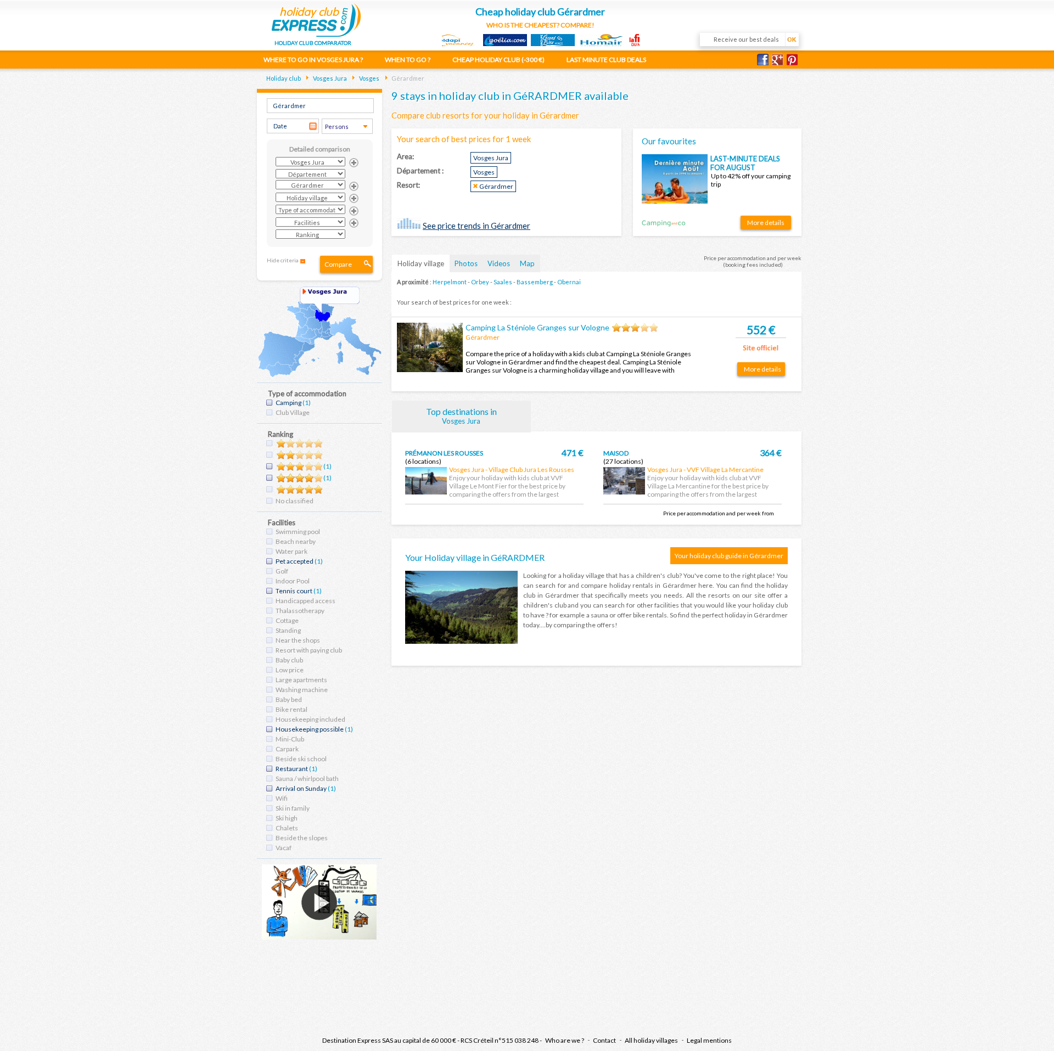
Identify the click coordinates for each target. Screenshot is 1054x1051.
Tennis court (294, 591)
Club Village (293, 412)
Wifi (282, 798)
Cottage (287, 620)
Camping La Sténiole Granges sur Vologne (537, 327)
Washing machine (302, 689)
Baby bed (289, 699)
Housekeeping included (310, 719)
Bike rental (291, 709)
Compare (338, 264)
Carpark (287, 749)
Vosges (368, 78)
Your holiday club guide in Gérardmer (729, 556)
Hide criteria (283, 260)
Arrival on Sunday (301, 788)
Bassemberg (535, 281)
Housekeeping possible (310, 729)
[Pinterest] (794, 59)
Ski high (287, 818)
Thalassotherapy (300, 610)
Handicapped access (305, 601)
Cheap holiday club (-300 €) (498, 59)
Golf (282, 571)
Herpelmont (450, 281)
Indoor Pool (293, 581)
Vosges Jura (329, 78)
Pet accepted (294, 561)
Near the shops (298, 640)
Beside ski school (301, 759)
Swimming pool (298, 531)
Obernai (569, 281)
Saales (503, 281)
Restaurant (292, 769)
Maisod (616, 453)
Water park (291, 551)
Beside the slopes (302, 838)
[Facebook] (764, 59)
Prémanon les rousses (444, 453)
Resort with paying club (309, 650)
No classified (294, 501)
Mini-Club (290, 739)
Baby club (289, 660)
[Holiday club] (316, 18)
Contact (604, 1040)
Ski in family (293, 808)
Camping (288, 402)
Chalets (287, 828)
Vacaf (283, 848)
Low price (290, 670)
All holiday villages (651, 1040)
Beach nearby (296, 541)
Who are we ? (564, 1040)
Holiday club (283, 78)
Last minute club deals (606, 59)
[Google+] (779, 59)
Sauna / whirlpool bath (307, 778)
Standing (288, 630)
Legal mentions (709, 1040)
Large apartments (301, 680)
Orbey (480, 281)
